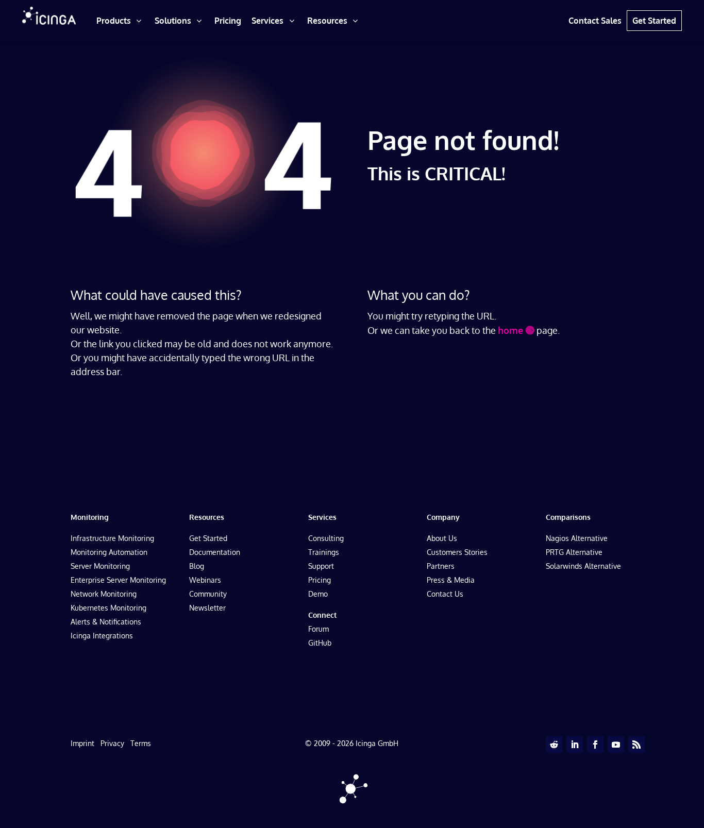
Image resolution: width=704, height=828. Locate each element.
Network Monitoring (104, 593)
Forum (318, 628)
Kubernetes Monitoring (108, 607)
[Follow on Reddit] (554, 744)
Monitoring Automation (109, 552)
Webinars (205, 580)
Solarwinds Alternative (583, 566)
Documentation (214, 552)
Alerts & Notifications (106, 621)
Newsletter (207, 607)
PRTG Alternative (574, 552)
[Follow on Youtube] (616, 744)
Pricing (319, 580)
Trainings (323, 552)
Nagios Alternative (577, 538)
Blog (196, 566)
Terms (140, 743)
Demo (318, 593)
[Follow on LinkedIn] (574, 744)
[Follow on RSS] (636, 744)
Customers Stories (457, 552)
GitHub (319, 642)
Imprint (82, 743)
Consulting (326, 538)
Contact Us (445, 593)
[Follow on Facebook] (595, 744)
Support (321, 566)
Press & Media (451, 580)
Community (208, 593)
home (510, 330)
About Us (442, 538)
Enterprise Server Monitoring (118, 580)
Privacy (112, 743)
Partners (441, 566)
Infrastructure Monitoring (112, 538)
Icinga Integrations (102, 635)
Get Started (208, 538)
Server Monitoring (100, 566)
